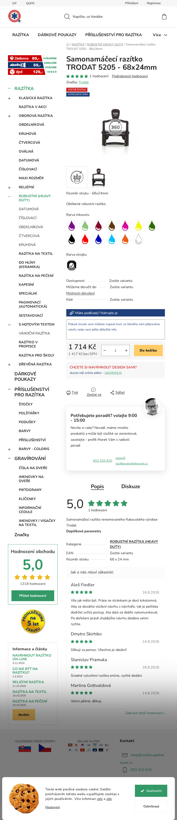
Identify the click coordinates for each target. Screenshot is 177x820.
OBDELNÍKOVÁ (31, 124)
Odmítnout (151, 806)
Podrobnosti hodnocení (130, 76)
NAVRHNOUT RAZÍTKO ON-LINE (32, 657)
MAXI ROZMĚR (31, 178)
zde (100, 799)
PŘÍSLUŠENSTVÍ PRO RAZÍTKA (31, 392)
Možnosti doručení (80, 293)
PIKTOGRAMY (30, 489)
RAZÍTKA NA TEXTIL (36, 253)
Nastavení (52, 807)
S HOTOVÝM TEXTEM (36, 324)
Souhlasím (154, 791)
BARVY (25, 431)
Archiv (23, 714)
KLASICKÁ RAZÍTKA (35, 98)
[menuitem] (20, 34)
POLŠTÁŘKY (29, 413)
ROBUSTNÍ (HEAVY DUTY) (35, 198)
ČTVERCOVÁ (29, 142)
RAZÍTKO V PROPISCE (28, 344)
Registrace (154, 3)
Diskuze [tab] (130, 486)
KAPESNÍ (26, 284)
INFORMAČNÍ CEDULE (30, 509)
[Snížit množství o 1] (104, 350)
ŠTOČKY (26, 404)
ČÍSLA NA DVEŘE (33, 468)
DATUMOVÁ (29, 160)
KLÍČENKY (27, 499)
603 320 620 (102, 460)
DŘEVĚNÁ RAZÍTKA (35, 364)
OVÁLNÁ (26, 151)
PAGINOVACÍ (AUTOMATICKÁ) (33, 304)
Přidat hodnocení (32, 595)
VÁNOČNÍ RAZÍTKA (34, 333)
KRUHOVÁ (27, 133)
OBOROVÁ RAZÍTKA (36, 115)
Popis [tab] (97, 486)
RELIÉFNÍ (26, 187)
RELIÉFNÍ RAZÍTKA (28, 682)
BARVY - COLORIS (34, 449)
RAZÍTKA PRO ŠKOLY (36, 355)
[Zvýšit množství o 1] (126, 350)
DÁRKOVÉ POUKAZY (25, 376)
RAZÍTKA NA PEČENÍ (36, 275)
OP (14, 3)
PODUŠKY (27, 422)
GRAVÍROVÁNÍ (30, 458)
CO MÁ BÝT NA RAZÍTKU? (25, 671)
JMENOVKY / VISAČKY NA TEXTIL (37, 522)
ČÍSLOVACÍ (28, 169)
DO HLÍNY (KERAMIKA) (29, 264)
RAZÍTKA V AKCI (33, 107)
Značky (21, 535)
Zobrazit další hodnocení (144, 713)
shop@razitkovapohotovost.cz (131, 461)
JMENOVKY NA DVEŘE (31, 479)
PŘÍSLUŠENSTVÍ (32, 440)
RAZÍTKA (24, 89)
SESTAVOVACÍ (31, 315)
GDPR (30, 3)
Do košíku (148, 350)
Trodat (84, 82)
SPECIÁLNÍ (28, 293)
